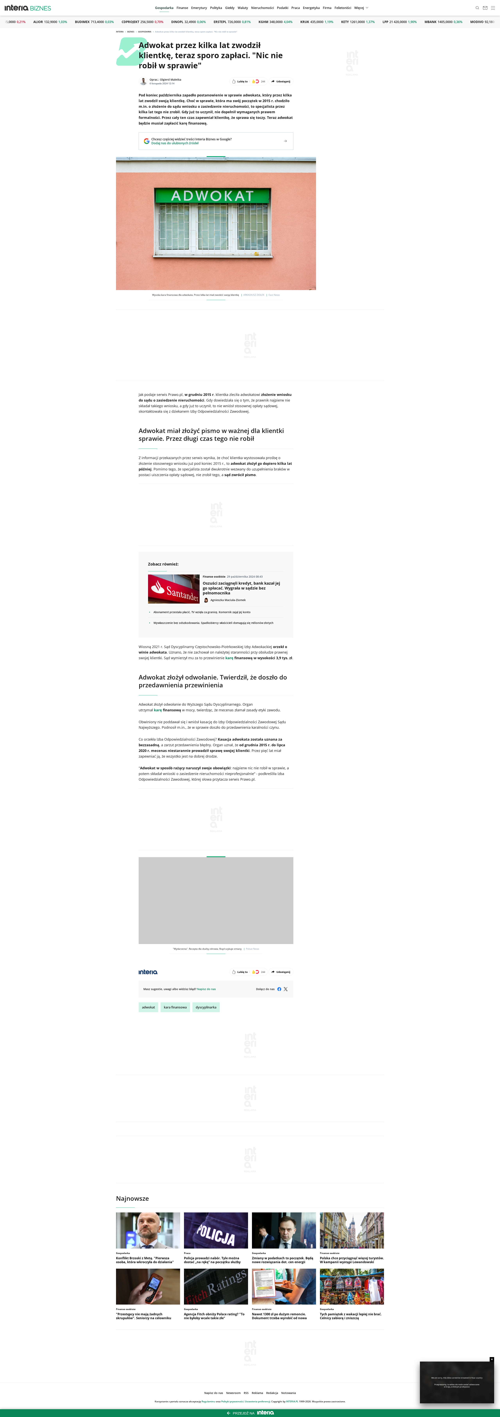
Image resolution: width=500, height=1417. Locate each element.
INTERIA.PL (292, 1401)
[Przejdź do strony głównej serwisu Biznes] (40, 8)
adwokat (148, 1007)
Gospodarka (144, 31)
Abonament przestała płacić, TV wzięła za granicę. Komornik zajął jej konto (202, 612)
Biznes (130, 31)
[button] (230, 7)
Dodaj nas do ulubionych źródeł (191, 143)
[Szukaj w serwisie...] (477, 7)
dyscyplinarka (206, 1007)
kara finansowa (175, 1007)
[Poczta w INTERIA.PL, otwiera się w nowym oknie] (485, 7)
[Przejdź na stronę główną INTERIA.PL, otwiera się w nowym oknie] (17, 8)
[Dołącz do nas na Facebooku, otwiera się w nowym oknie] (279, 989)
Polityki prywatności (232, 1401)
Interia (120, 31)
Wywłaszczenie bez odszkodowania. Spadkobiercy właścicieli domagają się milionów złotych (213, 623)
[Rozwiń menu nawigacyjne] (493, 7)
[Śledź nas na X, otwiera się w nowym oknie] (285, 989)
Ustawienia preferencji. (258, 1401)
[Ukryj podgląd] (492, 1359)
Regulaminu (208, 1401)
